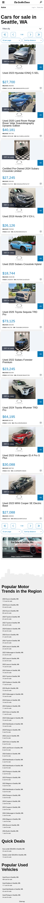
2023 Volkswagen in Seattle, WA (12, 695)
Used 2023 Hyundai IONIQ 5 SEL (20, 73)
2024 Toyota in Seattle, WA (11, 618)
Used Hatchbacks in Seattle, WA (12, 890)
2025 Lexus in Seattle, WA (10, 665)
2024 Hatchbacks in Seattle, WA (12, 761)
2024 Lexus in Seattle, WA (10, 648)
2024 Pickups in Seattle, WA (11, 731)
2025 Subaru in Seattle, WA (11, 671)
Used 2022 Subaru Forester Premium (17, 361)
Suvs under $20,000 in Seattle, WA (13, 850)
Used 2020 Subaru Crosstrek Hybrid (21, 264)
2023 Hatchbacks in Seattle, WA (12, 725)
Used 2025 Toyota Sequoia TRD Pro (19, 313)
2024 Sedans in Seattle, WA (11, 630)
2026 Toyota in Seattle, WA (11, 642)
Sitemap (22, 901)
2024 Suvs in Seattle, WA (10, 606)
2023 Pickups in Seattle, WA (11, 773)
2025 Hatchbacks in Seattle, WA (12, 767)
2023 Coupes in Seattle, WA (11, 808)
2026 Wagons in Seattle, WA (11, 820)
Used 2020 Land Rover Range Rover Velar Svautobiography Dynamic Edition (18, 123)
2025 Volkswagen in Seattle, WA (12, 654)
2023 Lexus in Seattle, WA (10, 659)
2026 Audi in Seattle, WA (10, 832)
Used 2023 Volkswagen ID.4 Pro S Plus (21, 456)
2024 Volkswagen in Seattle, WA (12, 719)
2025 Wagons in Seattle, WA (11, 784)
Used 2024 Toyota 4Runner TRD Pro (20, 408)
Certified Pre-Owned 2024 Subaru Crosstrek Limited (20, 169)
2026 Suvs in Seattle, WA (10, 636)
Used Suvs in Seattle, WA (10, 878)
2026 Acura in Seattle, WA (10, 826)
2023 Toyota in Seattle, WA (11, 677)
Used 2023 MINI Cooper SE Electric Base (21, 504)
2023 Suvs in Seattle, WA (10, 612)
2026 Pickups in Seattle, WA (11, 796)
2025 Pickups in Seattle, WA (11, 778)
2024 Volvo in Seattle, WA (10, 743)
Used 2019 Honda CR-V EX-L (18, 216)
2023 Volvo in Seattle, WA (10, 713)
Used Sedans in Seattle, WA (11, 884)
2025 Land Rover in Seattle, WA (12, 749)
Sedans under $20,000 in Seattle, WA (14, 856)
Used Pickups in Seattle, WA (11, 896)
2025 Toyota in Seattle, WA (11, 624)
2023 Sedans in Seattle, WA (11, 707)
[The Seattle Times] (22, 2)
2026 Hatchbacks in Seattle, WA (12, 790)
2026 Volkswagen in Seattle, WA (12, 814)
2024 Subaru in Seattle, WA (11, 701)
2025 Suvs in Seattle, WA (10, 600)
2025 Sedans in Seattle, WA (11, 683)
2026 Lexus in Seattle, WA (10, 737)
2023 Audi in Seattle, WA (10, 689)
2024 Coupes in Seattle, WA (11, 802)
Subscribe (40, 7)
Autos (3, 7)
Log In (34, 7)
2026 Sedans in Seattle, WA (11, 755)
